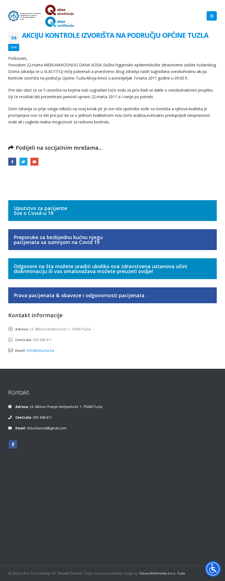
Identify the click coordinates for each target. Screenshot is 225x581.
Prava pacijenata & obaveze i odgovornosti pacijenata (79, 295)
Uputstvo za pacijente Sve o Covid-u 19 (40, 210)
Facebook (12, 162)
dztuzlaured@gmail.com (46, 428)
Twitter (23, 162)
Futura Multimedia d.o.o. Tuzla (162, 573)
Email (34, 162)
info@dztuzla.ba (40, 350)
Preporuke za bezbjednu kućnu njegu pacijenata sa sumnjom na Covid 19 (58, 239)
